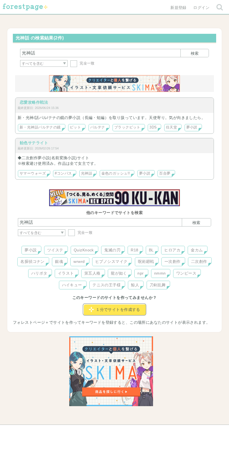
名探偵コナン (32, 261)
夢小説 (191, 127)
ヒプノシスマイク (111, 261)
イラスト (66, 273)
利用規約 (106, 431)
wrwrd (79, 261)
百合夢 (164, 173)
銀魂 (59, 261)
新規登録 (178, 7)
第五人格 (92, 273)
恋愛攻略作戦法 (34, 102)
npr (140, 273)
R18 (134, 250)
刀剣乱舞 (158, 285)
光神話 (86, 173)
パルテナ (97, 127)
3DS (153, 127)
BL (151, 250)
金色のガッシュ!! (115, 173)
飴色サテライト (34, 143)
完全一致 (86, 63)
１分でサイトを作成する (118, 309)
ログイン (201, 7)
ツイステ (55, 250)
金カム (197, 250)
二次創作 (199, 261)
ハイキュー (72, 285)
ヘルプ (43, 431)
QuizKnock (84, 250)
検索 (195, 53)
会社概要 (136, 431)
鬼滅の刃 (112, 250)
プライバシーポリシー (175, 431)
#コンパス (63, 173)
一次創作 (172, 261)
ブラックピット (127, 127)
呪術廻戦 (146, 261)
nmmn (160, 273)
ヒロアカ (172, 250)
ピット (75, 127)
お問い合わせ (74, 431)
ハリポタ (39, 273)
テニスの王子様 (106, 285)
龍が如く (119, 273)
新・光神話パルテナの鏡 (40, 127)
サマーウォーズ (33, 173)
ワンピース (186, 273)
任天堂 (171, 127)
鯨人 (135, 285)
